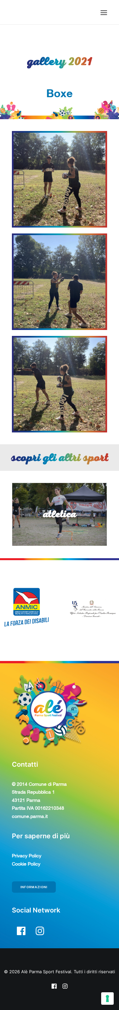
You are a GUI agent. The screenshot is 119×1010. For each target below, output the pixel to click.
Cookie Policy (26, 864)
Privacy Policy (26, 855)
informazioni (34, 887)
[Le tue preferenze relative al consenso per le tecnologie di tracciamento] (107, 998)
